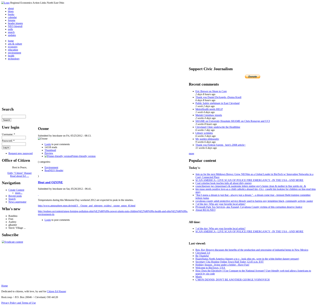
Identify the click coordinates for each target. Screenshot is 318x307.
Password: (8, 140)
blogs (11, 11)
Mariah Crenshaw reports (208, 115)
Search (12, 198)
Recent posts (15, 195)
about (11, 8)
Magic (198, 276)
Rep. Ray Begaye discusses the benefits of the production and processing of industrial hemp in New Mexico (251, 249)
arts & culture (15, 43)
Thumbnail (50, 150)
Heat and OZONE (50, 182)
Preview (49, 153)
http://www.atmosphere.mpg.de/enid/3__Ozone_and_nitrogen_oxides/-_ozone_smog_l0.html (86, 205)
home (11, 40)
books (11, 14)
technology (14, 58)
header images (15, 23)
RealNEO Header (54, 170)
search (11, 32)
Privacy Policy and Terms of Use (18, 302)
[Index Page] (5, 2)
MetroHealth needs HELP (209, 109)
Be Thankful (202, 255)
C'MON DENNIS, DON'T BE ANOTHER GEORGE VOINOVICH (232, 279)
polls (10, 29)
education (13, 49)
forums (11, 20)
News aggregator (17, 201)
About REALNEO (205, 210)
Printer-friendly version (83, 156)
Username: (8, 134)
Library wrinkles (204, 133)
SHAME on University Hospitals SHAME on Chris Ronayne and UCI (232, 121)
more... (18, 192)
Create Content (16, 190)
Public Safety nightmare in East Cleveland (217, 103)
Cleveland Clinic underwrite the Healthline (217, 127)
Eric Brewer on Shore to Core (211, 91)
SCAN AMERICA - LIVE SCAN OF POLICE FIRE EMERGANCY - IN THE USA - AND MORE (249, 180)
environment (14, 52)
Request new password (20, 153)
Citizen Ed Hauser (56, 291)
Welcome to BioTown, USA (210, 267)
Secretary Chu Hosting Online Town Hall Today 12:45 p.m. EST (229, 261)
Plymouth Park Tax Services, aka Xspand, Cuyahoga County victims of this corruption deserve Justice (248, 207)
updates (12, 35)
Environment (51, 167)
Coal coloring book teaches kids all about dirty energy (223, 183)
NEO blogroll (15, 26)
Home (4, 285)
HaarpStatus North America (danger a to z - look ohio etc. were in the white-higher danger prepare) (247, 258)
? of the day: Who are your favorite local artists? (220, 204)
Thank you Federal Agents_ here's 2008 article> (220, 144)
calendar (12, 17)
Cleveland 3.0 (202, 252)
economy (13, 46)
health (11, 55)
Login (48, 144)
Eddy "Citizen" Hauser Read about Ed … (19, 174)
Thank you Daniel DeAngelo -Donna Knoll (218, 97)
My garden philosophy (207, 139)
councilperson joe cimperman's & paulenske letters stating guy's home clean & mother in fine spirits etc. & (250, 186)
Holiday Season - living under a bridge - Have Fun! (222, 264)
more (191, 153)
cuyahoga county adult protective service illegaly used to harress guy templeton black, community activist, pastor (254, 201)
